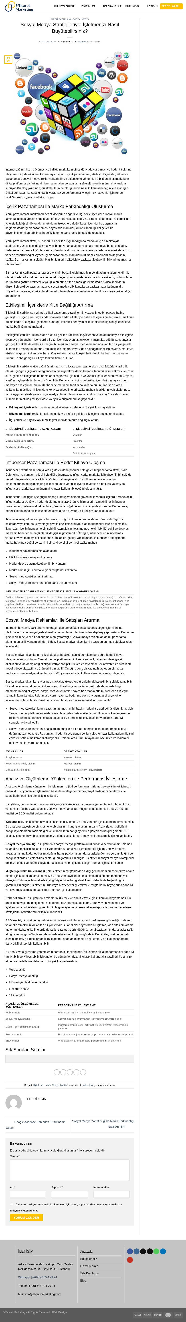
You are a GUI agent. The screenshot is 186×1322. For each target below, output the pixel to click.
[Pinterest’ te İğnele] (76, 1072)
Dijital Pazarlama (61, 19)
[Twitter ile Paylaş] (63, 1072)
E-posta (57, 1187)
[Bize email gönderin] (150, 1251)
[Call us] (156, 1251)
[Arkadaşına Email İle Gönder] (70, 1072)
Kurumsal (132, 6)
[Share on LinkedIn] (83, 1072)
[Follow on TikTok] (143, 1251)
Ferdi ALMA (80, 42)
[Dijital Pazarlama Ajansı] (19, 6)
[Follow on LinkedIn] (163, 1251)
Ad (12, 1187)
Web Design (59, 1312)
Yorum (14, 1156)
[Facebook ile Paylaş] (57, 1072)
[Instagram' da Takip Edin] (137, 1251)
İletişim (152, 6)
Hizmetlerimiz (64, 6)
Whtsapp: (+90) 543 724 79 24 (37, 1277)
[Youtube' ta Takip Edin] (130, 1260)
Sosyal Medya (81, 19)
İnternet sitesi (101, 1187)
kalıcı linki (88, 1085)
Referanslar (112, 6)
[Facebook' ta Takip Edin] (130, 1251)
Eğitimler (88, 6)
